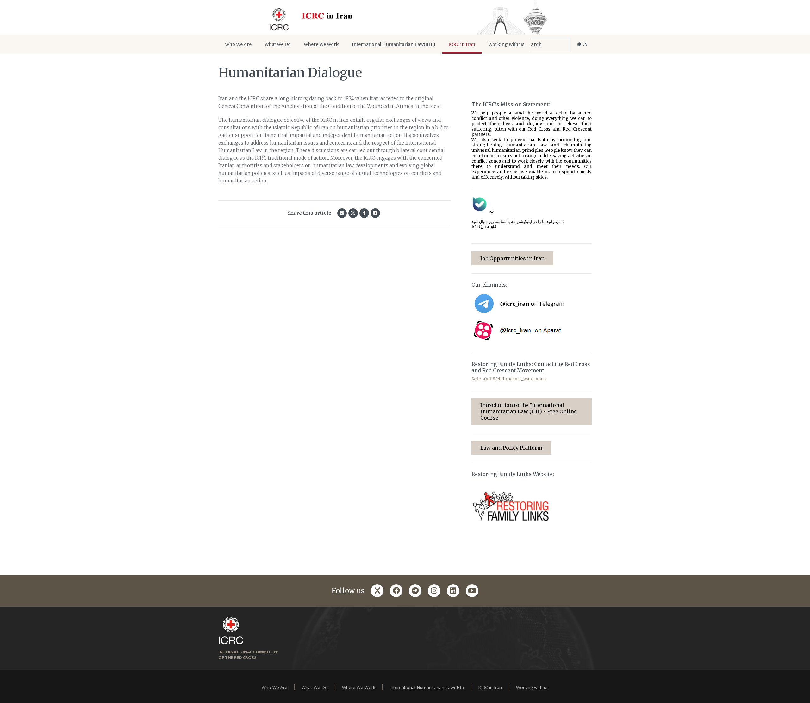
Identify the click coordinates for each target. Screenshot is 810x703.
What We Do (278, 44)
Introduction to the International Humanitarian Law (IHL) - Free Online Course (528, 411)
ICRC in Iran (461, 44)
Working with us (506, 44)
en (584, 44)
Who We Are (238, 44)
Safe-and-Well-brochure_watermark (509, 379)
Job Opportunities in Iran (512, 258)
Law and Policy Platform (511, 448)
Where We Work (321, 44)
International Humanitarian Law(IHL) (393, 44)
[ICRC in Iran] (405, 17)
